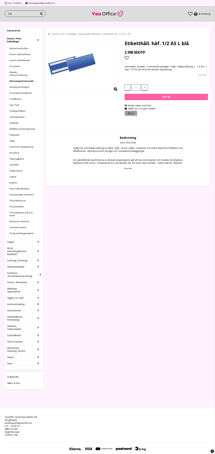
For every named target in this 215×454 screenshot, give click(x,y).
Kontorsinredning (16, 304)
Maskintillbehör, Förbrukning (15, 318)
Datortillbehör (14, 335)
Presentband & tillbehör (20, 93)
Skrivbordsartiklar (16, 266)
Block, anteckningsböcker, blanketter (17, 251)
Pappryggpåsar (16, 158)
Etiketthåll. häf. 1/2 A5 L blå (117, 33)
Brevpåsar (14, 152)
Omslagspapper (17, 116)
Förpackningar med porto (21, 194)
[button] (190, 13)
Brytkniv (13, 182)
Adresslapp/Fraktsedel (21, 81)
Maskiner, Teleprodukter (14, 328)
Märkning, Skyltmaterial (13, 290)
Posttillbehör (15, 99)
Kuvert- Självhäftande (19, 54)
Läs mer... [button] (203, 74)
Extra (9, 363)
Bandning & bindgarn (19, 87)
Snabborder (13, 376)
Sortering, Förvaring (17, 260)
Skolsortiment (14, 310)
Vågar (12, 140)
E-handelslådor (16, 206)
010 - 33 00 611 (13, 425)
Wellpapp (14, 122)
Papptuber (14, 134)
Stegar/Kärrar (16, 170)
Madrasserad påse (18, 48)
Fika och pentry (15, 341)
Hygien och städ (15, 297)
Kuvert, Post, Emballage (14, 40)
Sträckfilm (14, 164)
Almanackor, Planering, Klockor (16, 349)
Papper (10, 241)
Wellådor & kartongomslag (22, 128)
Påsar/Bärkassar (17, 200)
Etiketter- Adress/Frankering (18, 73)
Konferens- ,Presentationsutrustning (19, 274)
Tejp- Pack (14, 105)
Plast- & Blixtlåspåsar (19, 188)
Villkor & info (13, 383)
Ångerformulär (12, 431)
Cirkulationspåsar (17, 227)
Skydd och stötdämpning (21, 146)
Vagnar (12, 176)
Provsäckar (14, 66)
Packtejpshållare (17, 110)
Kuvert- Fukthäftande (19, 60)
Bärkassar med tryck (19, 221)
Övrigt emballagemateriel (21, 233)
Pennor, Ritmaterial (17, 282)
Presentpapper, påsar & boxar (21, 214)
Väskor (10, 357)
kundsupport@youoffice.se (18, 422)
